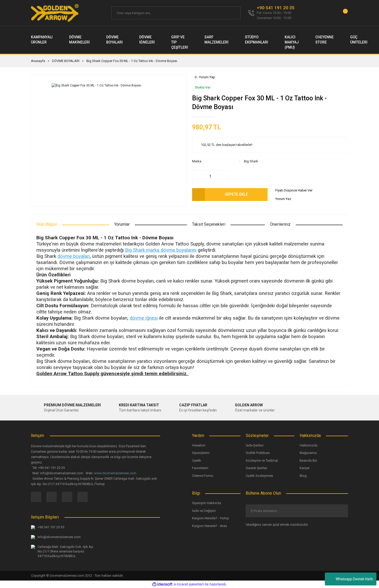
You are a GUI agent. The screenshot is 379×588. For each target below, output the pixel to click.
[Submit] (340, 510)
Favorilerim (200, 468)
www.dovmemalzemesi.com (115, 473)
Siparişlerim (201, 453)
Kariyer (305, 468)
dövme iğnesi (144, 318)
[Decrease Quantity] (198, 176)
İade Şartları (254, 445)
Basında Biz (308, 460)
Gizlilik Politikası (258, 453)
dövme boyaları (73, 256)
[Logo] (55, 13)
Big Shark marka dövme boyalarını (160, 250)
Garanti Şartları (256, 468)
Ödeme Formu (202, 476)
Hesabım (198, 445)
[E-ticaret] (189, 584)
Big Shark (251, 161)
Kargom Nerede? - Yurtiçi (210, 518)
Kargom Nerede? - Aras (209, 526)
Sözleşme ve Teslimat (262, 460)
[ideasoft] (162, 584)
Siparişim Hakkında (206, 503)
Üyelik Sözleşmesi (259, 476)
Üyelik (196, 460)
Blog (303, 476)
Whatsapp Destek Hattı (354, 579)
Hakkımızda (308, 445)
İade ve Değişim (204, 511)
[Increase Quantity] (221, 176)
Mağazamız (308, 453)
